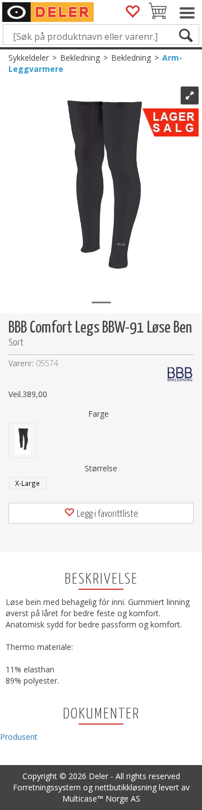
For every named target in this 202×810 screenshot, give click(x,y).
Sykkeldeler (28, 57)
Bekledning (80, 57)
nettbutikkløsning (126, 787)
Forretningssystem (47, 787)
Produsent (19, 736)
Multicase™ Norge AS (101, 798)
